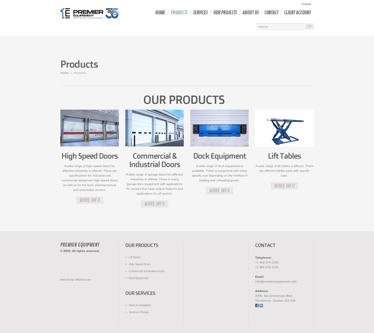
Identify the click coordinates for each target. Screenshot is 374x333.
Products (179, 12)
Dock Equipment (138, 278)
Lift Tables (135, 257)
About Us (250, 12)
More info (89, 200)
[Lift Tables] (284, 129)
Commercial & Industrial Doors (147, 271)
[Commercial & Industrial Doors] (154, 129)
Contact (271, 12)
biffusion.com (83, 279)
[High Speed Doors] (89, 129)
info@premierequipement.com (276, 281)
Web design (67, 279)
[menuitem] (306, 4)
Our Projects (225, 12)
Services (200, 12)
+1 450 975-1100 (267, 262)
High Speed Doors (140, 264)
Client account (297, 12)
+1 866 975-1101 (267, 267)
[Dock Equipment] (219, 129)
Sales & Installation (140, 305)
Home (160, 12)
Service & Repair (139, 312)
